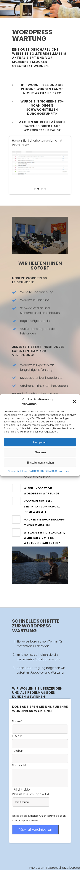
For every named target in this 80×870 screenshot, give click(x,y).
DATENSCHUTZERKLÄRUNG (43, 470)
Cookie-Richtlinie (17, 470)
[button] (74, 401)
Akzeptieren (40, 442)
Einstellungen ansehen (40, 462)
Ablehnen (40, 452)
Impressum (65, 470)
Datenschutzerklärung (64, 868)
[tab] (40, 490)
